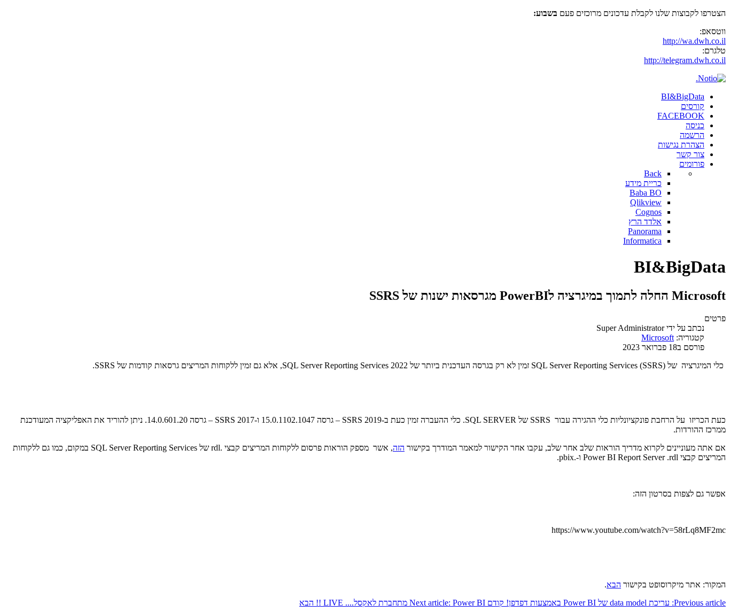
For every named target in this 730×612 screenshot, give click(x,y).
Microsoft (657, 337)
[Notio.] (711, 78)
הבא (614, 584)
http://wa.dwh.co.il (694, 40)
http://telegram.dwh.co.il (685, 60)
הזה (399, 447)
